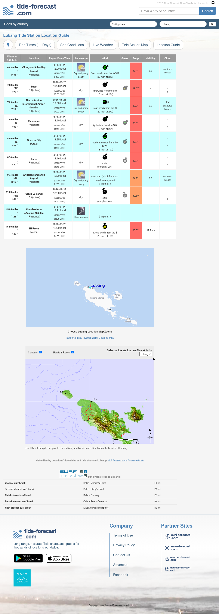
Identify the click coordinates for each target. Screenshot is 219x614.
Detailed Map (106, 337)
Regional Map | (75, 337)
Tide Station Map (135, 44)
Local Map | (91, 338)
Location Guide (168, 44)
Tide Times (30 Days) (35, 44)
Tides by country (15, 23)
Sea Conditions (72, 44)
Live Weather (103, 44)
